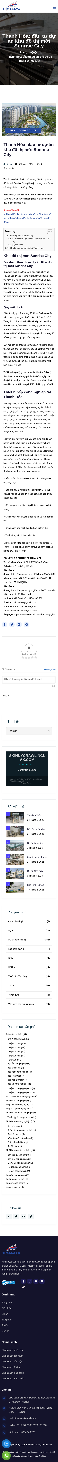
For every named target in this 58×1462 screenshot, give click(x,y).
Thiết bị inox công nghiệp (18, 1121)
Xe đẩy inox (13, 1146)
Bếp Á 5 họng (15, 1055)
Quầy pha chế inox (16, 1142)
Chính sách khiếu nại (12, 1350)
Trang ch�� (29, 52)
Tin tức (29, 985)
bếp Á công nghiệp (15, 407)
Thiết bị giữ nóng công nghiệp (20, 1112)
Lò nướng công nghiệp (17, 1100)
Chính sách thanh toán (13, 1378)
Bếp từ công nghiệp (16, 1083)
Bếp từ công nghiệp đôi (20, 1088)
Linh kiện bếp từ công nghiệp (20, 1096)
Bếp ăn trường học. (37, 829)
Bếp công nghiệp (14, 1034)
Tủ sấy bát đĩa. (34, 815)
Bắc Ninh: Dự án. (35, 885)
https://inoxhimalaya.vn (24, 606)
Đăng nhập (51, 669)
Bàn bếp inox (13, 1126)
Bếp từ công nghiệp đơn (20, 1092)
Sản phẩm (7, 1319)
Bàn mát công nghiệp (17, 1159)
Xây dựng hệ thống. (37, 857)
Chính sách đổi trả (11, 1367)
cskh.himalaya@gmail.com (23, 602)
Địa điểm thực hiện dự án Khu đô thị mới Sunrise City (31, 240)
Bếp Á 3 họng (15, 1047)
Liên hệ (5, 1331)
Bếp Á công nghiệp (16, 1039)
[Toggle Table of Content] (48, 231)
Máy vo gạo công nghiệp (18, 1108)
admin (9, 164)
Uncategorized (13, 1187)
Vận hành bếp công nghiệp (29, 1004)
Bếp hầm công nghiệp (17, 1071)
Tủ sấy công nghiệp (15, 1183)
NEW (29, 958)
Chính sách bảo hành (12, 1356)
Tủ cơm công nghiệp (16, 1175)
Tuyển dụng (29, 995)
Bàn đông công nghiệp (18, 1155)
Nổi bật (29, 967)
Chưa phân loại (29, 921)
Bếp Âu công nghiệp (17, 1063)
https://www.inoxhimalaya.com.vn (20, 610)
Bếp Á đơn (14, 1059)
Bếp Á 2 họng (15, 1043)
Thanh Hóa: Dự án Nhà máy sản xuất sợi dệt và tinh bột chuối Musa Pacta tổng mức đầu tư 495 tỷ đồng (28, 218)
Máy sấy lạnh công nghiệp (20, 1163)
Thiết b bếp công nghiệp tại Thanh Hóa (25, 248)
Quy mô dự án (17, 245)
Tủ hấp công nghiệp (15, 1179)
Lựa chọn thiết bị (29, 949)
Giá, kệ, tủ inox (14, 1134)
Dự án (29, 930)
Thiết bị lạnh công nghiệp (18, 1150)
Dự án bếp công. (35, 843)
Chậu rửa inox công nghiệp (20, 1130)
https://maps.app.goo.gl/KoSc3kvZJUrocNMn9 (34, 590)
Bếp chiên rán (14, 1067)
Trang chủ (7, 1302)
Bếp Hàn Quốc (14, 1075)
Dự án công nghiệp (23, 130)
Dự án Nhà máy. (35, 871)
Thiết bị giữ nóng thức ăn (19, 1117)
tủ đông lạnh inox (44, 411)
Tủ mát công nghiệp (17, 1171)
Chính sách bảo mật (12, 1361)
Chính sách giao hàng (13, 1373)
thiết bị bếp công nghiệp (27, 467)
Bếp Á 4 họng (15, 1051)
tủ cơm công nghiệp (25, 411)
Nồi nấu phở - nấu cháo (18, 1138)
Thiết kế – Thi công (29, 976)
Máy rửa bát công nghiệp (18, 1104)
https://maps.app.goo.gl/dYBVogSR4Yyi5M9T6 (34, 574)
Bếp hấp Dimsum (15, 1080)
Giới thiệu (7, 1308)
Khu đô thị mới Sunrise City (20, 236)
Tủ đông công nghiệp (17, 1167)
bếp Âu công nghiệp (34, 407)
